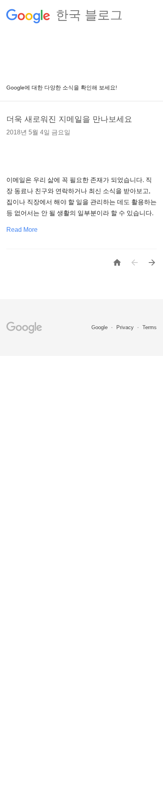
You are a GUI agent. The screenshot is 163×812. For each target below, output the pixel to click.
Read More (22, 229)
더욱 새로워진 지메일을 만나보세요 (69, 119)
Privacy (125, 327)
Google (100, 327)
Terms (149, 327)
